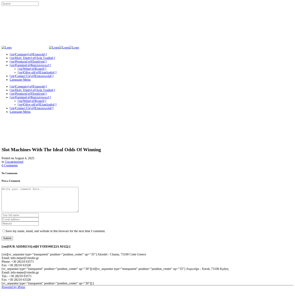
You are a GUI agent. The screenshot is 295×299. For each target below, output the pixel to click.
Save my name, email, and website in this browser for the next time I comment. (55, 231)
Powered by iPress (13, 287)
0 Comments (10, 165)
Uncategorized (14, 161)
